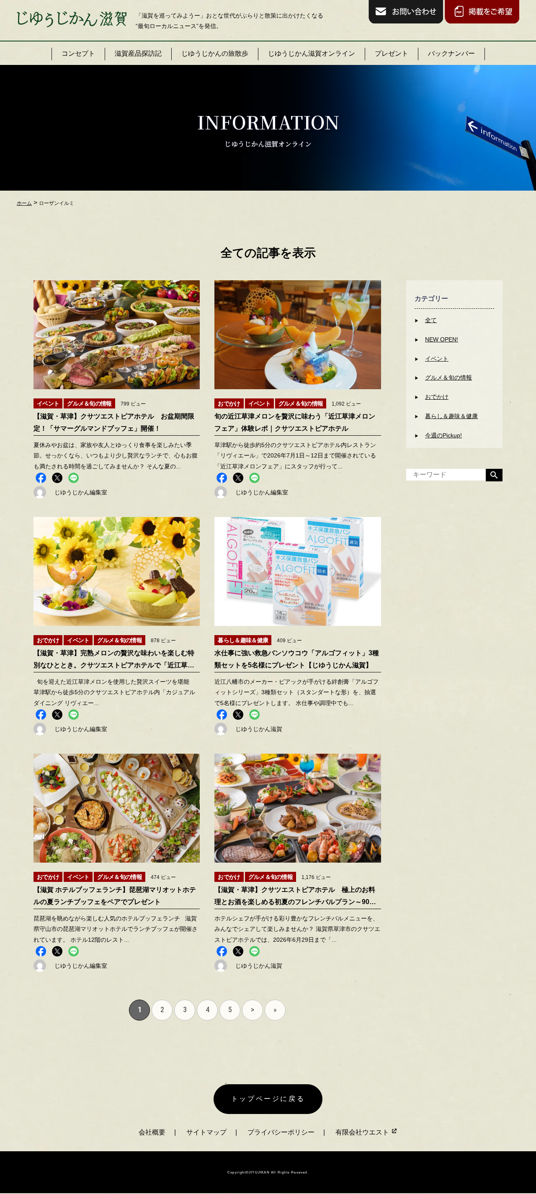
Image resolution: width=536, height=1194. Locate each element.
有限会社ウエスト (363, 1132)
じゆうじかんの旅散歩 (214, 53)
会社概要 (152, 1132)
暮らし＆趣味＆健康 (451, 416)
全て (431, 320)
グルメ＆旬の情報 (448, 377)
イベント (436, 358)
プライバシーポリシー (280, 1132)
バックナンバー (451, 53)
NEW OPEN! (441, 339)
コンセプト (78, 53)
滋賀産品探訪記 (138, 53)
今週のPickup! (443, 435)
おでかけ (436, 396)
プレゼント (391, 53)
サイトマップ (206, 1132)
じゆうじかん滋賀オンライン (311, 53)
